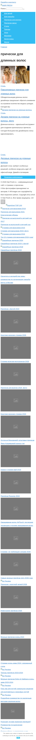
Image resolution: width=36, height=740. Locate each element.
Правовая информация (13, 177)
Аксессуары (9, 39)
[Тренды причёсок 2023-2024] (6, 669)
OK (18, 737)
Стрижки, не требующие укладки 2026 (16, 552)
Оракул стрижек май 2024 (11, 470)
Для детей (8, 13)
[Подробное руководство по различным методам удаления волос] (6, 695)
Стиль (6, 26)
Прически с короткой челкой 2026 (14, 584)
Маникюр (7, 36)
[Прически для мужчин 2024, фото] (16, 385)
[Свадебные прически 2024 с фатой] (12, 240)
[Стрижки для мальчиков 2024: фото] (13, 228)
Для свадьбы (9, 17)
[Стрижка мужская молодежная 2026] (16, 358)
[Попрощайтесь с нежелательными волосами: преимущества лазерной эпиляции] (6, 728)
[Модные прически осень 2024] (16, 634)
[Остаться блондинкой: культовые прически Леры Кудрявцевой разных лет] (15, 437)
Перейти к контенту (8, 2)
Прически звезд (10, 23)
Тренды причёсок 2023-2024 (12, 673)
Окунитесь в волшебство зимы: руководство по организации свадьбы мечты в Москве (15, 279)
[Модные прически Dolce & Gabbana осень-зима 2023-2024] (6, 676)
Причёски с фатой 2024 (10, 309)
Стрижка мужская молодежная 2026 (15, 361)
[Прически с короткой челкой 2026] (6, 581)
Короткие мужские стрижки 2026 (13, 335)
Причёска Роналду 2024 (10, 496)
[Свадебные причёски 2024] (12, 247)
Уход (6, 32)
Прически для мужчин (12, 20)
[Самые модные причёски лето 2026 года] (16, 575)
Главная (4, 47)
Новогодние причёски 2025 (11, 611)
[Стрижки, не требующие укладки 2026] (16, 548)
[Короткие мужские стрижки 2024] (16, 411)
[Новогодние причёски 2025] (16, 607)
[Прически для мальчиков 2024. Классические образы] (13, 209)
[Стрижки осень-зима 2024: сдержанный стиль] (16, 660)
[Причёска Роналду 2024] (16, 493)
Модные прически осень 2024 (12, 637)
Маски (6, 42)
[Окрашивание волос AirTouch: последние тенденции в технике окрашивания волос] (16, 519)
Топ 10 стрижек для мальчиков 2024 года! (17, 237)
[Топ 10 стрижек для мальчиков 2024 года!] (13, 234)
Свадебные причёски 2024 (11, 250)
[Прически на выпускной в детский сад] (18, 221)
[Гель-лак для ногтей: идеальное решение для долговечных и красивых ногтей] (6, 685)
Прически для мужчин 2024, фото (14, 388)
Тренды (7, 29)
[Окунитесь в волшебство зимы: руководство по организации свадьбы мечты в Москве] (16, 273)
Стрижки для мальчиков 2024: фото (15, 231)
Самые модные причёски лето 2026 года (17, 578)
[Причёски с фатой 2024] (16, 306)
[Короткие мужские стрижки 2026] (16, 332)
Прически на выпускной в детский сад (15, 224)
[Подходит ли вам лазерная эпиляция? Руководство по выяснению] (13, 718)
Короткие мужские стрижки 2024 (13, 414)
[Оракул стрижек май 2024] (16, 466)
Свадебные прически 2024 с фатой (14, 244)
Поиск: (3, 9)
